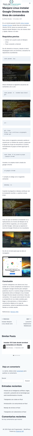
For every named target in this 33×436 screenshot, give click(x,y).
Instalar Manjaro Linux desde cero (7, 321)
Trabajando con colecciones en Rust (15, 412)
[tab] (13, 355)
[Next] (28, 347)
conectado (20, 371)
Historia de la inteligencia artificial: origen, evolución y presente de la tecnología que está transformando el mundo (17, 393)
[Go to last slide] (4, 347)
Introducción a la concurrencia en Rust (15, 403)
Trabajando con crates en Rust (13, 399)
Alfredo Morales (8, 19)
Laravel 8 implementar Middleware (27, 322)
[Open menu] (29, 3)
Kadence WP (20, 431)
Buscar (4, 378)
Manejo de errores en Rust (12, 408)
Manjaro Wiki (14, 312)
